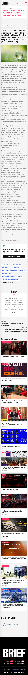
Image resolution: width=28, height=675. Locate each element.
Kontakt (6, 672)
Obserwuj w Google (14, 256)
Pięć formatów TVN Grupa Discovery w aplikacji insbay (12, 324)
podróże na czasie (7, 273)
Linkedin (20, 661)
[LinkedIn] (12, 282)
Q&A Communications (8, 276)
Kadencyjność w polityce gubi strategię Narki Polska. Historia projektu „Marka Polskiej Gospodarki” (13, 535)
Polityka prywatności (17, 672)
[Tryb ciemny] (22, 3)
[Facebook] (8, 282)
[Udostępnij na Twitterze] (7, 25)
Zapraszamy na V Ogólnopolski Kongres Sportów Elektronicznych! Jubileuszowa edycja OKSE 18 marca (15, 330)
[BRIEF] (14, 292)
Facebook (9, 661)
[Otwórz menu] (26, 3)
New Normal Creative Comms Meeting (13, 270)
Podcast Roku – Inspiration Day (10, 489)
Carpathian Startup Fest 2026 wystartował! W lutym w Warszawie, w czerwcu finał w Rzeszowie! (13, 582)
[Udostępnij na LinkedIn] (11, 25)
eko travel (5, 267)
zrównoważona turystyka (10, 279)
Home (4, 8)
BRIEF (15, 30)
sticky (20, 276)
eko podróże (17, 264)
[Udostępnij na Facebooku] (2, 25)
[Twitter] (10, 282)
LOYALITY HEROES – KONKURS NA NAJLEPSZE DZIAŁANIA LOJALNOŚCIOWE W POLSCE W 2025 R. (14, 559)
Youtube (20, 663)
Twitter (9, 663)
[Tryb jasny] (17, 3)
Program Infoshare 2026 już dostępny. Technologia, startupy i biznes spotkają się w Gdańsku (13, 511)
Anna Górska (6, 264)
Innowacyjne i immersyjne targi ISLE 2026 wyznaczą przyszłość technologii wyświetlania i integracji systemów (14, 606)
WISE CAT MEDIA (16, 669)
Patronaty (12, 8)
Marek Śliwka (16, 267)
